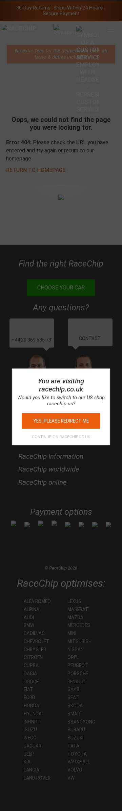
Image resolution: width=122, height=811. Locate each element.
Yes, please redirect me (61, 421)
